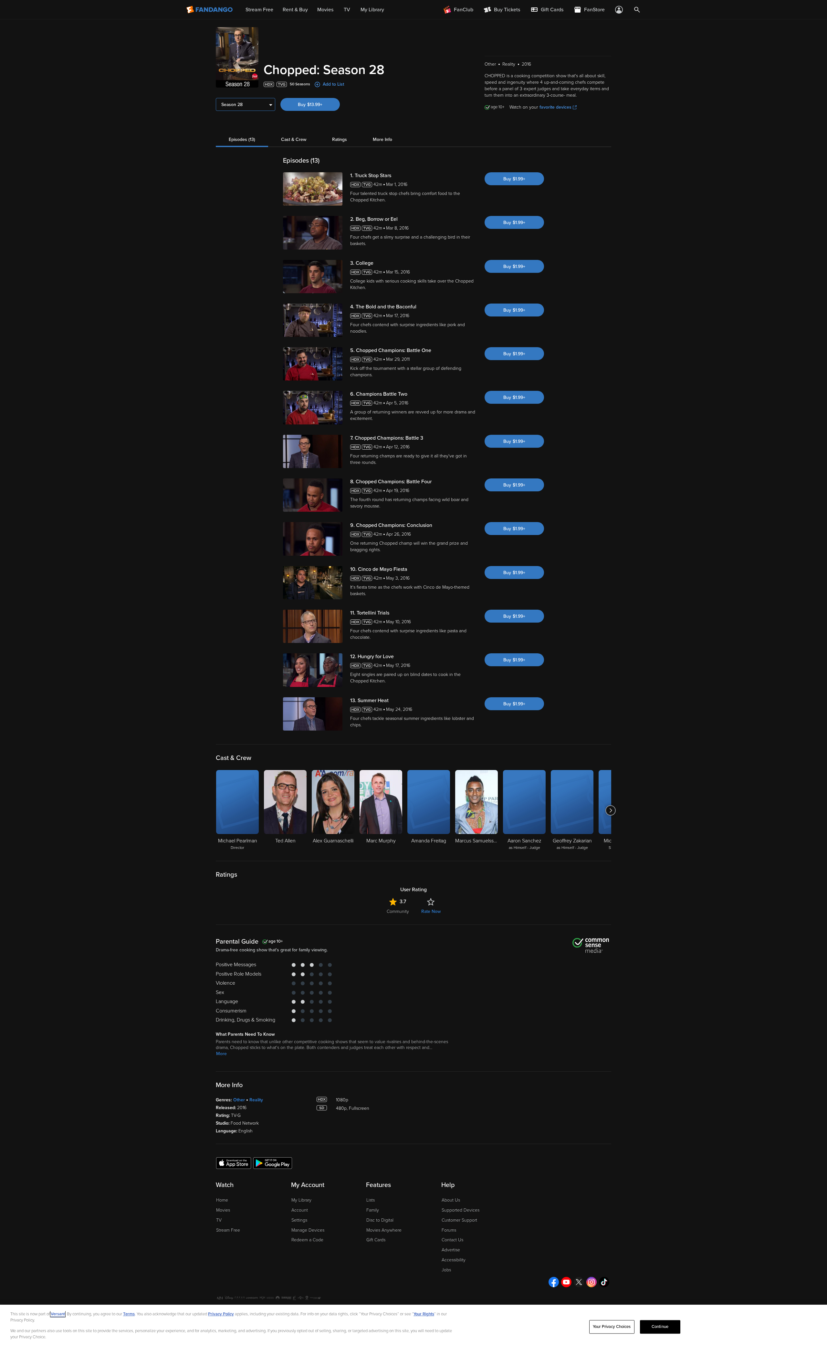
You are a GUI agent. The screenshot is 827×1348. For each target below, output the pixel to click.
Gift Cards (375, 1240)
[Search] (637, 9)
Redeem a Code (307, 1240)
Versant (58, 1314)
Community (398, 911)
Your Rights (424, 1314)
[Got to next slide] (610, 810)
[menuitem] (547, 9)
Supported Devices (460, 1210)
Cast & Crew (293, 139)
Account (299, 1210)
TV (219, 1220)
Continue (660, 1326)
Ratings (339, 139)
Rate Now (431, 911)
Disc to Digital (379, 1220)
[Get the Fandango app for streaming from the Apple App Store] (233, 1163)
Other (239, 1100)
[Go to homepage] (210, 9)
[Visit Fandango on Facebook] (553, 1282)
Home (222, 1200)
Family (372, 1210)
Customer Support (459, 1220)
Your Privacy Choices (612, 1326)
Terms (129, 1314)
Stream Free (228, 1230)
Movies (223, 1210)
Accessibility (454, 1260)
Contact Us (452, 1240)
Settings (299, 1220)
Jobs (446, 1270)
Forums (449, 1230)
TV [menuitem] (347, 9)
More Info (382, 139)
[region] (413, 1326)
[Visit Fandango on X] (578, 1282)
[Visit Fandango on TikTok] (604, 1282)
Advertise (451, 1250)
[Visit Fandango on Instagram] (591, 1282)
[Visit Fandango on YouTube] (566, 1282)
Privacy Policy (221, 1314)
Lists (370, 1200)
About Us (451, 1200)
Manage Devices (307, 1230)
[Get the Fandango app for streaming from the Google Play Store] (272, 1163)
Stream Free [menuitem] (259, 9)
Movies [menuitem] (325, 9)
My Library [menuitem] (372, 9)
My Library (301, 1200)
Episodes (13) (242, 139)
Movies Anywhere (384, 1230)
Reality (256, 1100)
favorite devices (555, 107)
